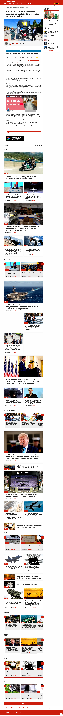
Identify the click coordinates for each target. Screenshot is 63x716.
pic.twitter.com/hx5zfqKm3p (35, 60)
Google (6, 528)
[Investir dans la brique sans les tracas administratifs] (29, 535)
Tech (50, 5)
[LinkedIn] (52, 707)
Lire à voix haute (23, 50)
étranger (6, 192)
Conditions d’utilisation (12, 707)
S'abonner (56, 3)
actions (7, 622)
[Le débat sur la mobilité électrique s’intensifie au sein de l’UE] (45, 38)
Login (55, 1)
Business (6, 173)
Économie (9, 3)
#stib (28, 60)
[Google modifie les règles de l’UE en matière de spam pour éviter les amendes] (9, 523)
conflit (6, 223)
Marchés (17, 3)
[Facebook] (49, 707)
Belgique (5, 3)
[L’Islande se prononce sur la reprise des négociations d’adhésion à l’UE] (9, 464)
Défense (6, 245)
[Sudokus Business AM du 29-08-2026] (9, 581)
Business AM (13, 42)
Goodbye (20, 712)
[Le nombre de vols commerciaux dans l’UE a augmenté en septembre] (45, 35)
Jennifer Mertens (14, 698)
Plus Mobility (53, 50)
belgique (39, 543)
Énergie (42, 5)
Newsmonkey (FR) (15, 712)
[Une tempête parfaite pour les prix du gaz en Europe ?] (12, 535)
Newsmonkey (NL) (8, 712)
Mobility (6, 40)
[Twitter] (51, 707)
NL (58, 1)
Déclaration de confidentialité (22, 707)
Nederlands (56, 707)
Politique (13, 3)
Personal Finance (22, 3)
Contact (6, 707)
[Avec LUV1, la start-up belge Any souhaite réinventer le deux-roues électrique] (23, 152)
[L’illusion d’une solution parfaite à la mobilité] (45, 42)
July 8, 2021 (19, 62)
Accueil (5, 7)
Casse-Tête (6, 586)
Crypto (57, 5)
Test (54, 5)
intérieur (26, 322)
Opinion (47, 5)
